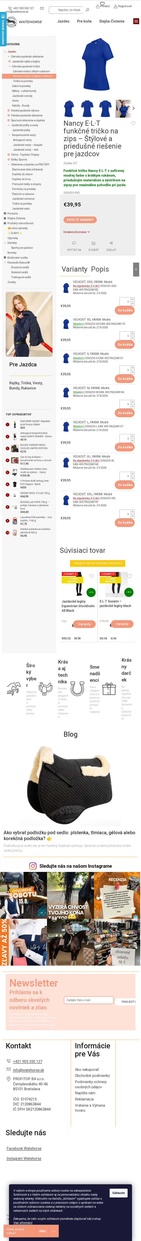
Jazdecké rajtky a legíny (26, 61)
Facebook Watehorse (24, 1148)
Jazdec (12, 51)
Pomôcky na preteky (24, 189)
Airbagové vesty (22, 140)
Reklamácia (84, 1099)
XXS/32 (66, 638)
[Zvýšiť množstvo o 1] (132, 299)
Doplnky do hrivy (21, 179)
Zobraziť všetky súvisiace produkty (97, 563)
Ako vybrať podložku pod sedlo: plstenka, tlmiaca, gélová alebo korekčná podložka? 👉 (69, 835)
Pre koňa (13, 213)
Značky (12, 282)
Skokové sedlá (19, 272)
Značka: (70, 163)
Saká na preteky (21, 86)
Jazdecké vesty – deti (25, 149)
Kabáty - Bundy (21, 105)
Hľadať (87, 9)
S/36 (113, 638)
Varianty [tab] (74, 269)
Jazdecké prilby (21, 130)
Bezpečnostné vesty (24, 135)
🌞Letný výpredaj (18, 228)
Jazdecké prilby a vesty (24, 125)
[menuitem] (63, 21)
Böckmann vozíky (18, 257)
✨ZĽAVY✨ (15, 233)
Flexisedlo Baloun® (19, 262)
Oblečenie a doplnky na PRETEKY (30, 164)
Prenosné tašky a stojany (26, 184)
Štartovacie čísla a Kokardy (27, 169)
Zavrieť (85, 239)
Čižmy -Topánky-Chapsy (25, 154)
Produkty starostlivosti (20, 223)
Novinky (12, 252)
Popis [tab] (100, 269)
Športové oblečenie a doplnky (28, 120)
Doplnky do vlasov (22, 174)
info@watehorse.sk (28, 1070)
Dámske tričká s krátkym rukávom (32, 76)
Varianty (84, 624)
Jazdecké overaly (22, 95)
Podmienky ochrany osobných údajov (90, 1084)
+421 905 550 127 (27, 1061)
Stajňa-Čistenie (16, 218)
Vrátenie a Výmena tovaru (90, 1108)
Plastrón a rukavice (23, 193)
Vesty (15, 100)
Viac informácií (22, 1223)
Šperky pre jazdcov (22, 247)
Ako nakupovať (87, 1069)
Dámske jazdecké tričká (26, 66)
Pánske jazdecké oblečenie (27, 115)
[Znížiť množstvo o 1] (132, 304)
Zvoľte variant (80, 220)
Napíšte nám (85, 1093)
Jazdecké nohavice (23, 198)
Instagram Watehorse (24, 1158)
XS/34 (103, 638)
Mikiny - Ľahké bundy (24, 90)
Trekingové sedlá (21, 277)
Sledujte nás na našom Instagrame (75, 866)
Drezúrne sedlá (20, 267)
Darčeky (12, 242)
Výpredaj (13, 238)
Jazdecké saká (21, 208)
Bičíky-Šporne (19, 159)
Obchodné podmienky (92, 1075)
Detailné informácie (75, 232)
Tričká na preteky (23, 81)
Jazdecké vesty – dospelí (27, 144)
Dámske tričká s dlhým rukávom (31, 71)
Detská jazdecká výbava (25, 110)
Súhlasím (118, 1193)
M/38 (77, 638)
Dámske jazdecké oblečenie (27, 56)
